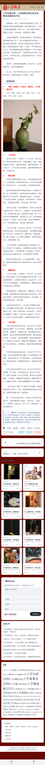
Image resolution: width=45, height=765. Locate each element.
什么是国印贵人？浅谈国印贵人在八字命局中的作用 (33, 513)
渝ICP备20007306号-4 (13, 750)
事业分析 (8, 733)
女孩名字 (36, 696)
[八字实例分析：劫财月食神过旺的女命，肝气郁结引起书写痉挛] (11, 471)
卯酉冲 (23, 428)
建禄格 (18, 703)
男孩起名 (33, 706)
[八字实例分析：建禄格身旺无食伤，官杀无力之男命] (11, 499)
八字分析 (16, 19)
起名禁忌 (28, 712)
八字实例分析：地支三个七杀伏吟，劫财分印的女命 (21, 635)
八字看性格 (20, 689)
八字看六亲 (19, 683)
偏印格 (13, 674)
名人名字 (28, 696)
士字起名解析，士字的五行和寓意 (15, 653)
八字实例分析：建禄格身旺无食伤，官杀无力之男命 (11, 513)
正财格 (14, 706)
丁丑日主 (6, 670)
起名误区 (36, 712)
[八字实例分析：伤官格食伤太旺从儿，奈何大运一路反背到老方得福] (11, 527)
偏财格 (22, 674)
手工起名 (10, 432)
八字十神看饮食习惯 (30, 484)
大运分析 (8, 739)
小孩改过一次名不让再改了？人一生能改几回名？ (20, 639)
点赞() (38, 432)
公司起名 (12, 696)
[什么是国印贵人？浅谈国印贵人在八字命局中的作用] (33, 499)
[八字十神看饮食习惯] (33, 471)
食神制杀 (12, 715)
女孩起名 (8, 700)
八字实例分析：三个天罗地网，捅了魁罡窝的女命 (20, 642)
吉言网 (22, 748)
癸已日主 (23, 709)
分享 (22, 432)
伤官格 (25, 670)
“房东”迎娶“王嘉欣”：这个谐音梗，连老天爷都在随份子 (22, 646)
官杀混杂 (32, 699)
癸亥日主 (15, 709)
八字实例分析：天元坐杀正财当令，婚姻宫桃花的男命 (22, 657)
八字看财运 (25, 692)
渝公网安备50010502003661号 (29, 750)
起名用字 (19, 712)
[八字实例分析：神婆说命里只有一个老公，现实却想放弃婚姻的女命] (11, 555)
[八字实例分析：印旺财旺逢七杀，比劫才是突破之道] (33, 527)
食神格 (22, 714)
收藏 (30, 432)
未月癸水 (29, 428)
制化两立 (15, 428)
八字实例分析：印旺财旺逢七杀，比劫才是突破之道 (33, 541)
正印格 (34, 703)
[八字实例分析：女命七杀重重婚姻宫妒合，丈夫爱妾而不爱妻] (33, 555)
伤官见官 (34, 670)
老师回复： (8, 723)
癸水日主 (37, 428)
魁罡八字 (31, 715)
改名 (25, 703)
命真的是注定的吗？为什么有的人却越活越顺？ (19, 650)
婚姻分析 (8, 736)
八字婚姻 (16, 679)
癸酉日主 (30, 709)
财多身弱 (10, 712)
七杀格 (30, 158)
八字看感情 (32, 689)
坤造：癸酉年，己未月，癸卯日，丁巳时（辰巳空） (22, 727)
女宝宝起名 (20, 699)
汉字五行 (23, 706)
